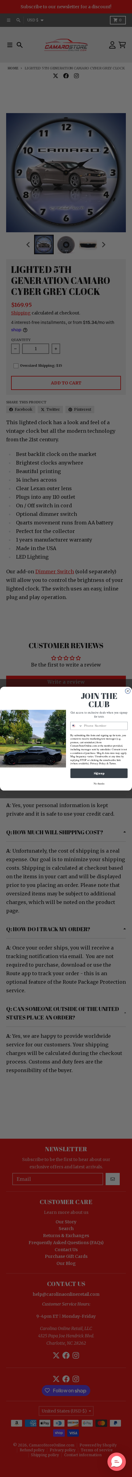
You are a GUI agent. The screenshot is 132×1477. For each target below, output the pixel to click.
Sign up (99, 773)
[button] (116, 1462)
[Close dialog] (127, 690)
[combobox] (77, 725)
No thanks (99, 783)
